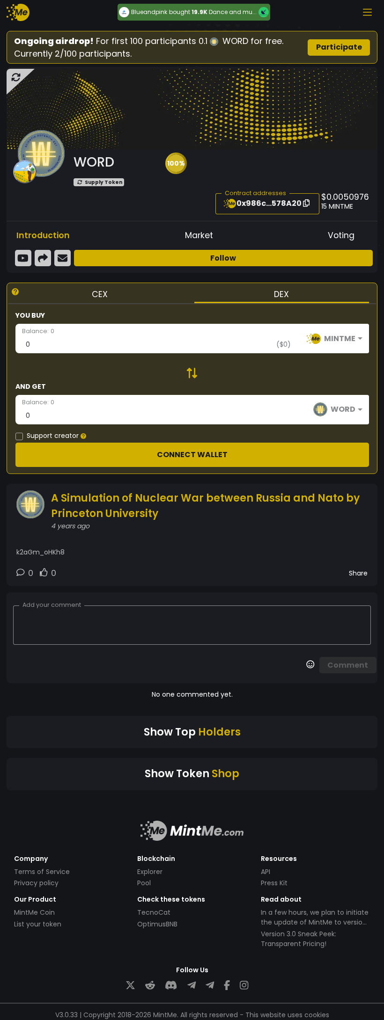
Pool (144, 883)
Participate (339, 47)
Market (199, 235)
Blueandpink (149, 12)
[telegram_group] (191, 985)
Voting (341, 235)
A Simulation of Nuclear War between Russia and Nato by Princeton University (205, 506)
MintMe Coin (34, 912)
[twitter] (130, 985)
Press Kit (274, 883)
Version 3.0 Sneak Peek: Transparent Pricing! (298, 938)
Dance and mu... (233, 12)
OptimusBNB (157, 924)
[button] (176, 163)
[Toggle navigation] (367, 12)
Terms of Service (42, 871)
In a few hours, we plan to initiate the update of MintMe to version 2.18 (315, 922)
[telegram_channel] (210, 985)
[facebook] (227, 985)
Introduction (43, 235)
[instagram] (244, 985)
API (265, 871)
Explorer (149, 871)
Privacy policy (36, 883)
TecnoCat (153, 912)
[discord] (171, 985)
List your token (37, 924)
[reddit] (150, 985)
